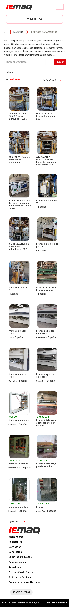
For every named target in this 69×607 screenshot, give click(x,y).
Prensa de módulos (18, 420)
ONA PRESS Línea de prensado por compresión (19, 160)
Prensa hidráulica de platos (47, 245)
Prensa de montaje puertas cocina (46, 465)
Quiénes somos (17, 562)
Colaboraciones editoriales (24, 582)
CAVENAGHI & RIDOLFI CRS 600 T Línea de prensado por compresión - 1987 (46, 162)
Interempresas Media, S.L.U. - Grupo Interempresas (39, 602)
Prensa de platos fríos (17, 332)
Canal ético (15, 552)
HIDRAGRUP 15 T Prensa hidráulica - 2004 (46, 116)
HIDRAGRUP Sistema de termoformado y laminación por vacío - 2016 (19, 204)
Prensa (40, 507)
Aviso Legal (15, 567)
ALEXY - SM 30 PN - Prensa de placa (46, 288)
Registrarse (15, 541)
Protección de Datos (21, 572)
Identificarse (16, 536)
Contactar (15, 547)
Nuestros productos (20, 557)
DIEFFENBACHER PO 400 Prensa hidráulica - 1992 (18, 246)
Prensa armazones (18, 463)
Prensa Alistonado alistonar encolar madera (46, 423)
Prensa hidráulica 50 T (47, 202)
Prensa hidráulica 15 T (19, 288)
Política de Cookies (20, 577)
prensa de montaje (18, 507)
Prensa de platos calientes (45, 332)
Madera (34, 19)
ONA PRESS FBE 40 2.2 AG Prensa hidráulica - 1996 (18, 116)
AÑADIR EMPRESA (21, 592)
